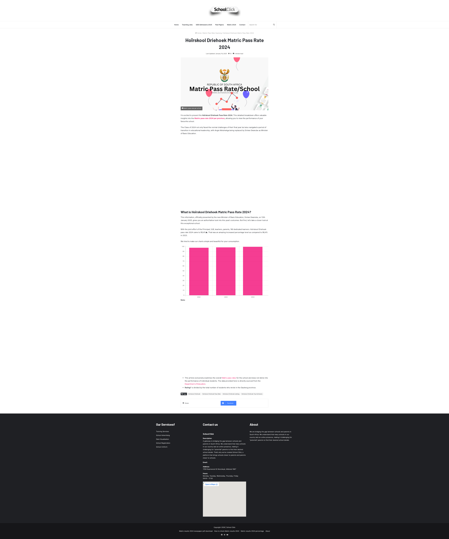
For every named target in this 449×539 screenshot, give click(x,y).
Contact (242, 25)
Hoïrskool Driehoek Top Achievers (252, 394)
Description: (207, 438)
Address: (206, 467)
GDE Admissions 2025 (204, 25)
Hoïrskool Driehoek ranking (231, 394)
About (268, 531)
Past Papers (219, 25)
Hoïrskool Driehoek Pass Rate (211, 394)
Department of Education (195, 384)
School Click (208, 434)
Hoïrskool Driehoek (194, 394)
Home (176, 25)
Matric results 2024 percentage (252, 531)
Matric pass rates (229, 378)
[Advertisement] (224, 173)
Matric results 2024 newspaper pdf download (196, 531)
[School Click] (224, 10)
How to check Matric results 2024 (226, 531)
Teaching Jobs (187, 25)
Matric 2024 (231, 25)
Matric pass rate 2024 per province (209, 118)
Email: (205, 462)
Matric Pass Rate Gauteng (212, 33)
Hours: (205, 473)
